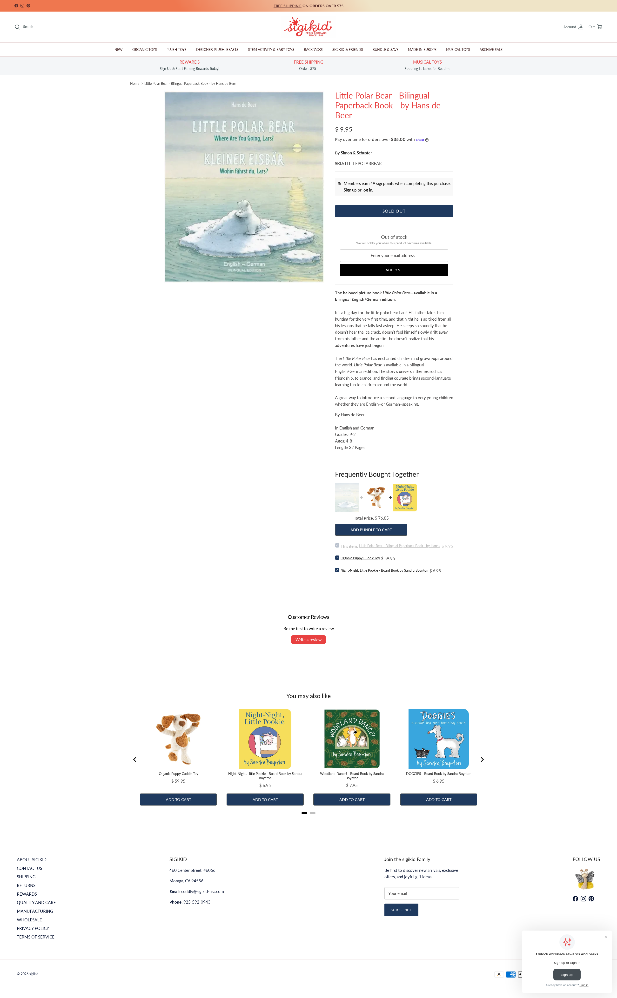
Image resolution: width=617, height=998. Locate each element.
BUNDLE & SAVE (385, 49)
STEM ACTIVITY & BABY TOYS (271, 49)
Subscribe (401, 910)
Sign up (350, 189)
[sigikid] (308, 27)
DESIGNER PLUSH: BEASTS (217, 49)
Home (134, 83)
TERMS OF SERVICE (35, 936)
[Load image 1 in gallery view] (244, 187)
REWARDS (27, 894)
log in (367, 189)
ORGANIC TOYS (144, 49)
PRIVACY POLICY (33, 928)
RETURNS (26, 885)
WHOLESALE (29, 919)
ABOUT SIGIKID (32, 859)
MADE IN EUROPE (422, 49)
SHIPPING (26, 876)
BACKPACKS (313, 49)
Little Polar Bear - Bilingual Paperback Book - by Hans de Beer (190, 83)
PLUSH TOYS (177, 49)
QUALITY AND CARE (36, 902)
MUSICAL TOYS (458, 49)
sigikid (33, 974)
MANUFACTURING (35, 911)
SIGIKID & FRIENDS (347, 49)
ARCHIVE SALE (491, 49)
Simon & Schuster (356, 152)
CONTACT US (29, 868)
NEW (118, 49)
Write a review (308, 639)
